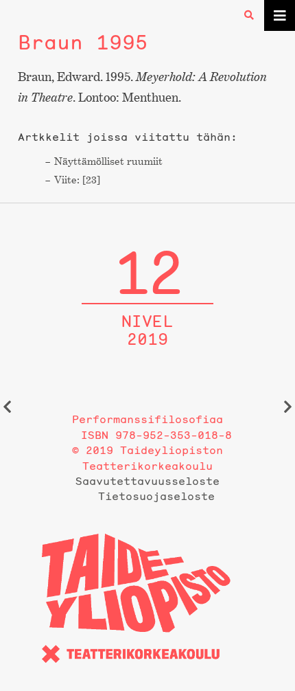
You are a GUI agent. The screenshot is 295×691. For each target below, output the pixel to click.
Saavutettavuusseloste (147, 481)
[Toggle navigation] (279, 15)
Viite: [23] (77, 179)
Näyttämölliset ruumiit (108, 161)
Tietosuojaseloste (156, 496)
